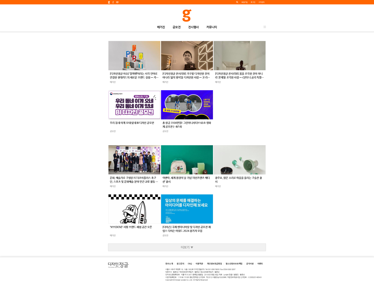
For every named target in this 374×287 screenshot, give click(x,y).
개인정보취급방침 (214, 263)
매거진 (161, 27)
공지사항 (250, 263)
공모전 (177, 27)
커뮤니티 (211, 27)
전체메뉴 (265, 27)
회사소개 (169, 263)
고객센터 (261, 2)
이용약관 (199, 263)
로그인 (253, 2)
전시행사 (193, 27)
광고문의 (180, 263)
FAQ (190, 263)
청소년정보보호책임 (234, 263)
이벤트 (260, 263)
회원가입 (244, 2)
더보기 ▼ (187, 247)
